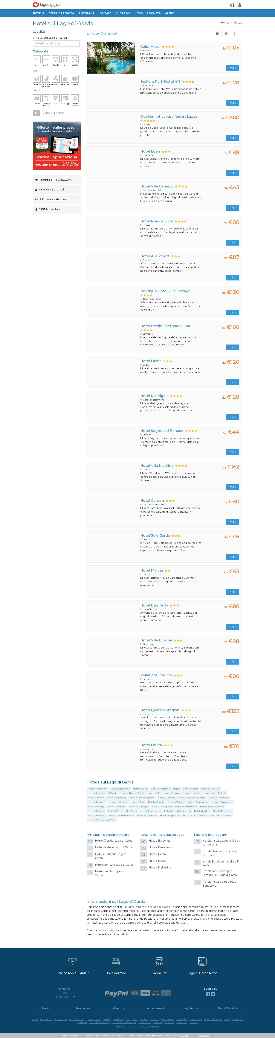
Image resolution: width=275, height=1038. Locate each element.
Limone (147, 434)
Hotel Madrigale (154, 396)
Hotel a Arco (138, 802)
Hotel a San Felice (117, 806)
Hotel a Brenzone (117, 797)
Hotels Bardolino (159, 840)
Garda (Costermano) (154, 399)
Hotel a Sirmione (172, 793)
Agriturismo (192, 1008)
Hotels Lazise (157, 860)
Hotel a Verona (192, 793)
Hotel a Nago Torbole (215, 793)
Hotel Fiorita (151, 745)
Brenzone (148, 85)
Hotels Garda (157, 854)
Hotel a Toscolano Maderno (165, 788)
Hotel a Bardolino (97, 788)
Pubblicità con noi (64, 996)
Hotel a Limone (96, 797)
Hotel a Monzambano (212, 806)
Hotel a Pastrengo (222, 811)
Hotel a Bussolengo (223, 802)
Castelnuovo (77, 1019)
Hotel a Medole (202, 811)
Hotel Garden (152, 501)
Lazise (146, 124)
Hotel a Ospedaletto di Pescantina (178, 815)
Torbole (82, 1022)
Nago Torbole (150, 609)
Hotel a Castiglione (162, 806)
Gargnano (148, 644)
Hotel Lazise (151, 361)
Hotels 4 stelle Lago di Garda (114, 847)
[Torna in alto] (264, 1027)
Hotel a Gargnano (219, 797)
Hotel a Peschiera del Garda (102, 793)
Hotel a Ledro (207, 815)
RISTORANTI (87, 13)
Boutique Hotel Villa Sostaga (165, 291)
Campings (119, 1008)
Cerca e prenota (61, 13)
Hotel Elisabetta (154, 605)
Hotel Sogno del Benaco (161, 431)
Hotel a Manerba (119, 802)
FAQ (64, 992)
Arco (35, 1019)
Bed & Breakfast (228, 1008)
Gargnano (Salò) (152, 298)
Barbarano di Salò (152, 190)
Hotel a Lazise (190, 788)
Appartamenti (156, 1008)
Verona (158, 1022)
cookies (184, 1035)
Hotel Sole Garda (155, 535)
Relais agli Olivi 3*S (156, 675)
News (139, 13)
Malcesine (168, 1019)
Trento (194, 1022)
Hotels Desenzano (161, 847)
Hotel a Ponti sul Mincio (121, 815)
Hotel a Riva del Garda (132, 793)
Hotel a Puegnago (147, 815)
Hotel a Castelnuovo (198, 802)
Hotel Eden (150, 151)
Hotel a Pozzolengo (150, 811)
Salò (227, 1019)
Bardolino (148, 50)
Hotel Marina (151, 570)
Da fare (105, 13)
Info (232, 68)
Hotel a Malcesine (210, 788)
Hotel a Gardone (166, 797)
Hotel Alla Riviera (155, 256)
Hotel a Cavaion (96, 811)
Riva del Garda (213, 1019)
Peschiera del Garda (153, 504)
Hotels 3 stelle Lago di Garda (113, 840)
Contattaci (64, 988)
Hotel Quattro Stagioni (160, 710)
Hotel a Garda (140, 788)
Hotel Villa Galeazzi (156, 186)
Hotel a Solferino (96, 815)
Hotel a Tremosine (97, 802)
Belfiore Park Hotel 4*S (160, 82)
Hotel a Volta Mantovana (177, 811)
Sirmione (148, 333)
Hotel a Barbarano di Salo (101, 820)
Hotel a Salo (154, 793)
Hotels (38, 13)
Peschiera (196, 1019)
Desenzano (94, 1019)
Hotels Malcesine (160, 867)
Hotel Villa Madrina (156, 466)
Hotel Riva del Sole (156, 221)
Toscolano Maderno (124, 1022)
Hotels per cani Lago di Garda (114, 864)
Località (154, 13)
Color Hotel (150, 47)
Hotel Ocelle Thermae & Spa (165, 326)
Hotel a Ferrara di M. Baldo (122, 811)
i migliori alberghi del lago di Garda (146, 907)
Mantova (181, 1022)
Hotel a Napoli (224, 815)
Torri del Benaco (99, 1022)
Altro (169, 13)
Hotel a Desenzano (120, 788)
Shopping (123, 13)
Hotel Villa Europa (156, 640)
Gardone (118, 1019)
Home (225, 22)
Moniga (147, 225)
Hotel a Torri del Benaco (142, 797)
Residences (82, 1008)
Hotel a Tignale (176, 802)
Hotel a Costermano (186, 806)
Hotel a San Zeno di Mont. (192, 797)
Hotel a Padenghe (139, 806)
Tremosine (144, 1022)
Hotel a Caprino (156, 802)
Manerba (181, 1019)
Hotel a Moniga (96, 806)
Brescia (169, 1022)
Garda (146, 469)
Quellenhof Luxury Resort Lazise (169, 116)
